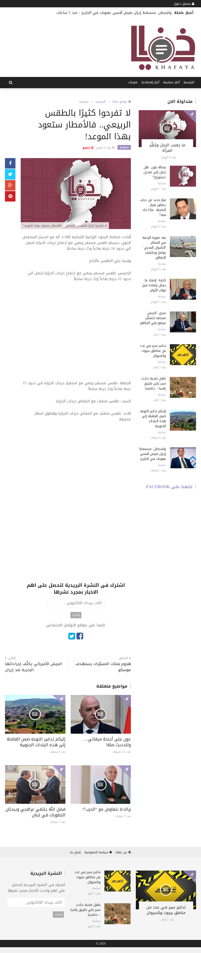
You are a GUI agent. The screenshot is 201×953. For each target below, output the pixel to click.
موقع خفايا (120, 101)
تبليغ (87, 148)
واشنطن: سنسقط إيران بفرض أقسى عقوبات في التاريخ (126, 12)
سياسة (83, 101)
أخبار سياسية (171, 82)
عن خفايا (122, 852)
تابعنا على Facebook (169, 487)
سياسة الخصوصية (96, 852)
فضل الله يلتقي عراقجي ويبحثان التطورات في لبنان (35, 812)
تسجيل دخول (183, 4)
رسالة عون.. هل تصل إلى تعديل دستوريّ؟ (154, 172)
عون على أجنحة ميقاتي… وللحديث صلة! (107, 742)
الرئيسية (188, 82)
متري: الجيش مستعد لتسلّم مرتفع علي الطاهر (153, 318)
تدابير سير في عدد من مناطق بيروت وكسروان (153, 350)
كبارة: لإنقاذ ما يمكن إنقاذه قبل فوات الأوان (154, 285)
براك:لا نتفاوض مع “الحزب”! (106, 809)
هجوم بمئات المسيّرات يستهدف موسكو (103, 667)
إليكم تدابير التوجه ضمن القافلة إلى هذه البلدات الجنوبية (36, 742)
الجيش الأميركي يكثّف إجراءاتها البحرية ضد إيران (33, 667)
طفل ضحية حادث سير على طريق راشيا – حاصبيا (153, 383)
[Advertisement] (76, 334)
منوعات (133, 82)
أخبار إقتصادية (150, 82)
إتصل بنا (75, 852)
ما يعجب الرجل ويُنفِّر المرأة (167, 147)
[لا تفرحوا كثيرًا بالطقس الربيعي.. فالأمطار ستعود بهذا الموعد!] (76, 194)
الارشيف (100, 101)
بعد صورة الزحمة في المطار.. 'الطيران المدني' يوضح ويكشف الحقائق (154, 247)
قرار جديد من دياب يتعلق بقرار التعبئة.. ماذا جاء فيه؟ (153, 207)
